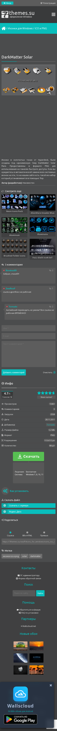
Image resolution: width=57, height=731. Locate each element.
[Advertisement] (28, 44)
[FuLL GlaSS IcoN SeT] (42, 247)
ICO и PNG (41, 28)
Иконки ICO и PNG (11, 556)
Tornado (51, 424)
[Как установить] (5, 491)
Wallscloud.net (29, 626)
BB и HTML (27, 535)
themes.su (22, 14)
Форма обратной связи (29, 578)
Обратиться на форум (29, 609)
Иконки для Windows (20, 28)
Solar (24, 556)
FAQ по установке (29, 612)
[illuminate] (42, 224)
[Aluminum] (14, 225)
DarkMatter (35, 556)
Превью (44, 535)
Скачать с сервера (18, 505)
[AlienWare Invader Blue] (42, 202)
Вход (8, 3)
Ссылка (10, 535)
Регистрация (49, 3)
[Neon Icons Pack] (14, 201)
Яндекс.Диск (15, 511)
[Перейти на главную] (3, 28)
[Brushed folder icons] (14, 246)
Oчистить (48, 372)
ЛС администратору (30, 575)
